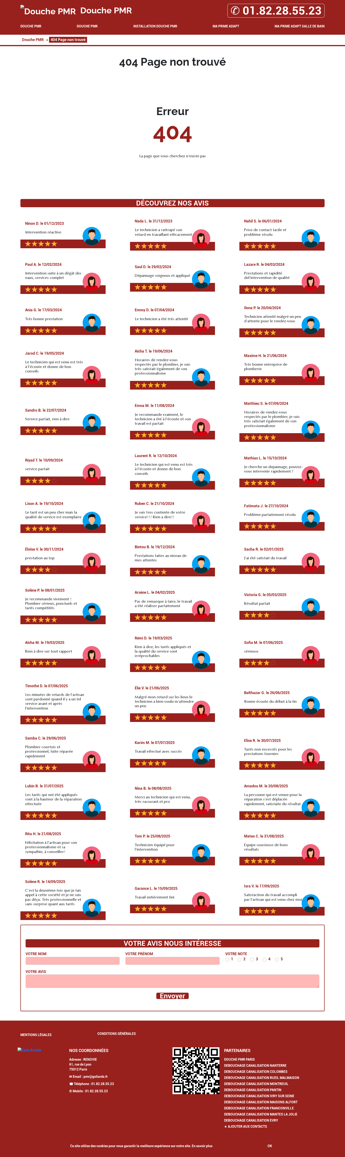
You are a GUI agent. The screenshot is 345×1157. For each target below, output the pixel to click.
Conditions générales (116, 1034)
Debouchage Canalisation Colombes (256, 1072)
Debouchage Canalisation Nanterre (255, 1065)
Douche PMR (30, 26)
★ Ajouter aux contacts (245, 1126)
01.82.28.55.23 (102, 1084)
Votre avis (36, 971)
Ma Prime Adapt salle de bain (300, 26)
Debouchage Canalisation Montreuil (256, 1084)
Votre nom (36, 954)
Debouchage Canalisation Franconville (259, 1108)
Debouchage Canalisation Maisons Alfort (261, 1102)
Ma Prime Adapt (226, 26)
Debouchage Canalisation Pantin (252, 1090)
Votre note (236, 954)
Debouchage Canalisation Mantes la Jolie (260, 1114)
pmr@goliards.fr (96, 1076)
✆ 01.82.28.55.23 (276, 10)
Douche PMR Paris (239, 1059)
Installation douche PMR (155, 26)
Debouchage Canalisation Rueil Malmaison (261, 1078)
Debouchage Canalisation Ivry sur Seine (259, 1096)
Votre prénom (139, 954)
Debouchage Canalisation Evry (251, 1120)
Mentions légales (36, 1035)
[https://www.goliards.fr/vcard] (195, 1070)
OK (270, 1146)
